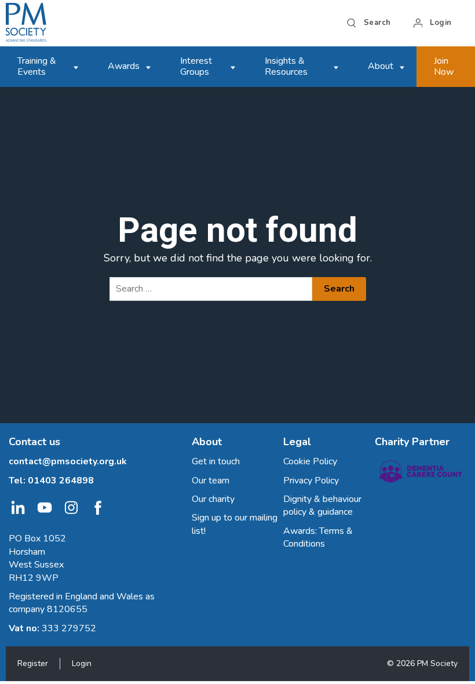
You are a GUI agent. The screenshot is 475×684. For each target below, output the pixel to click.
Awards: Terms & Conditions (318, 537)
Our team (210, 480)
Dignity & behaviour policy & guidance (322, 505)
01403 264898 (61, 480)
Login (82, 663)
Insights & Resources (286, 66)
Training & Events (36, 66)
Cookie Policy (310, 461)
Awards (124, 66)
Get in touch (216, 461)
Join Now (444, 66)
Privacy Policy (311, 480)
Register (32, 663)
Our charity (213, 499)
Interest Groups (196, 66)
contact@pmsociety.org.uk (68, 461)
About (380, 66)
